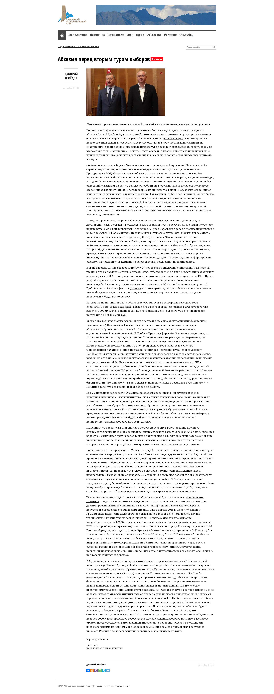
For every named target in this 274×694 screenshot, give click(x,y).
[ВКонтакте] (88, 670)
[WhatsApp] (100, 670)
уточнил (135, 288)
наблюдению (98, 450)
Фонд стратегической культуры (104, 647)
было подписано (108, 513)
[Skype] (104, 670)
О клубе (185, 34)
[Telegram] (108, 670)
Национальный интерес (125, 34)
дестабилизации (172, 138)
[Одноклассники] (92, 670)
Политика (97, 34)
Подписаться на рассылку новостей (78, 46)
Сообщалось (94, 165)
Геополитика (77, 34)
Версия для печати (97, 639)
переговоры (204, 228)
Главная (62, 35)
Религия (170, 34)
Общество (154, 34)
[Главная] (72, 23)
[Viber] (96, 670)
